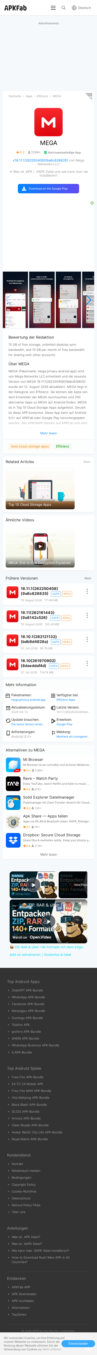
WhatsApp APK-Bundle (28, 997)
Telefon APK (21, 1025)
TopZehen (19, 1314)
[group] (15, 300)
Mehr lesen (48, 854)
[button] (88, 300)
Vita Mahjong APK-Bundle (30, 1097)
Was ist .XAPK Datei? (27, 1244)
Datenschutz (21, 1198)
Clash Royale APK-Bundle (30, 1125)
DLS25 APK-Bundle (26, 1111)
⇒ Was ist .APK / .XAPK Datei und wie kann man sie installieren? (48, 173)
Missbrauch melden (26, 1171)
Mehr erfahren (52, 1349)
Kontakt (17, 1164)
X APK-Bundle (22, 1052)
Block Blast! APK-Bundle (29, 1104)
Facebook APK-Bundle (28, 1004)
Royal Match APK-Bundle (30, 1139)
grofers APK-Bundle (26, 1031)
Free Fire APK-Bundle (28, 1077)
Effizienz (62, 446)
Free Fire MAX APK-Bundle (31, 1091)
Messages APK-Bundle (28, 1011)
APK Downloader (24, 1294)
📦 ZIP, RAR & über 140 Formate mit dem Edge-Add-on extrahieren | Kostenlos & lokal (48, 905)
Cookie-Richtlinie (24, 1191)
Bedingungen (21, 1177)
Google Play (65, 724)
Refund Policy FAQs (26, 1205)
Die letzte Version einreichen (30, 724)
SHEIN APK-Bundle (25, 1038)
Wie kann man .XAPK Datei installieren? (40, 1250)
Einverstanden (78, 1343)
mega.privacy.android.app (28, 699)
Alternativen (21, 1307)
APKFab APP (21, 1287)
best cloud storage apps (30, 446)
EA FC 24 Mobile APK (27, 1084)
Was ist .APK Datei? (26, 1237)
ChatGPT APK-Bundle (27, 990)
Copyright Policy (24, 1184)
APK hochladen (23, 1301)
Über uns (18, 1212)
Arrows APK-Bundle (26, 1118)
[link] (16, 905)
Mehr (87, 462)
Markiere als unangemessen (75, 736)
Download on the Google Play (48, 188)
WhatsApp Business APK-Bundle (35, 1045)
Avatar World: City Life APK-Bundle (37, 1132)
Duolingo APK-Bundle (27, 1018)
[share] (79, 903)
